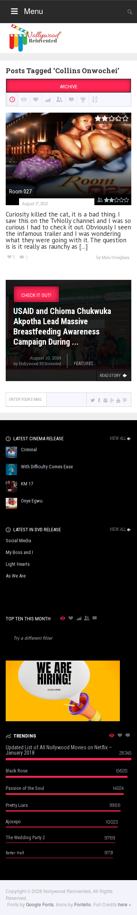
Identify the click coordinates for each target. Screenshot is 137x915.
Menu (33, 10)
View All (118, 438)
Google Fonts (40, 904)
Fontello (82, 904)
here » (124, 904)
